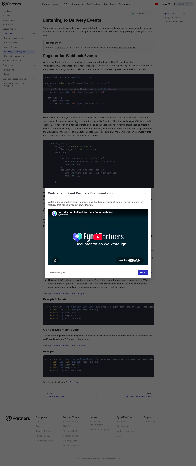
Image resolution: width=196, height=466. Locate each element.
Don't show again (57, 272)
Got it (142, 272)
